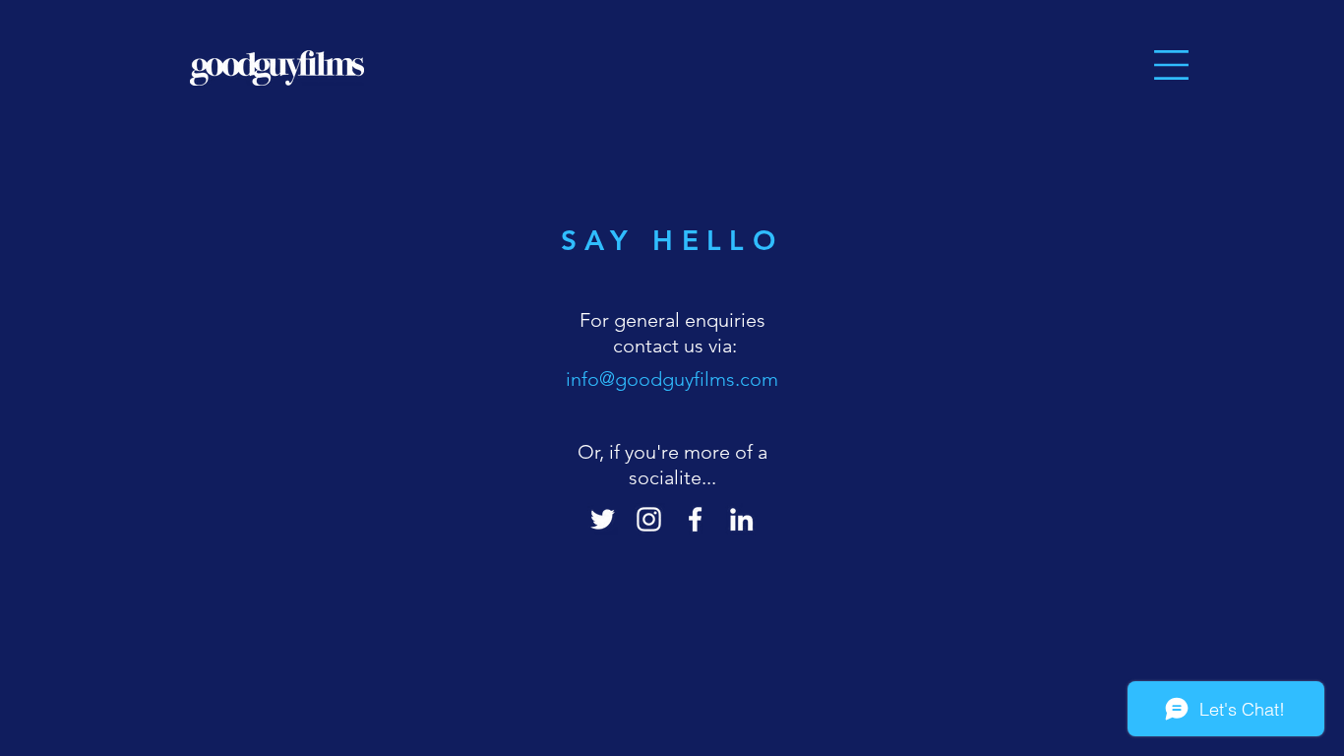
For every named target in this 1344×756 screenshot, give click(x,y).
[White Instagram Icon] (649, 519)
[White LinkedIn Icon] (741, 519)
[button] (1171, 65)
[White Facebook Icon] (695, 519)
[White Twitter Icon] (602, 519)
